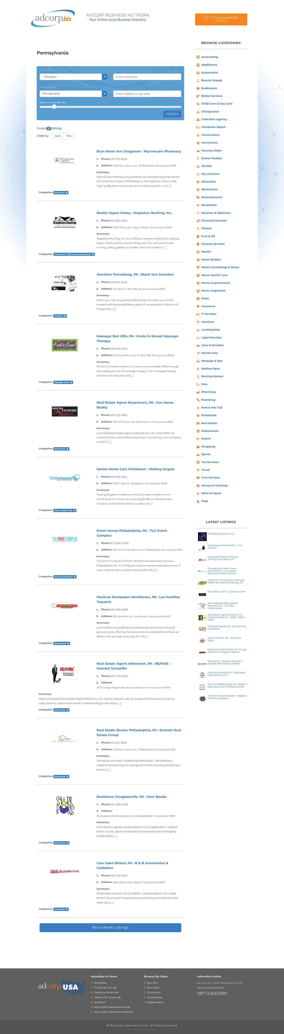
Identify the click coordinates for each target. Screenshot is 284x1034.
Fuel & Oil (208, 236)
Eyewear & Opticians (215, 213)
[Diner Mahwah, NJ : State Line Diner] (202, 640)
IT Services (208, 314)
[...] (169, 185)
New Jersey (153, 987)
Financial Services (214, 220)
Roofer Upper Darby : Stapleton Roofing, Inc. (134, 213)
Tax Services (210, 462)
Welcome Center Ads (106, 992)
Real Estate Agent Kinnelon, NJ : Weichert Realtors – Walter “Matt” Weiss (226, 617)
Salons (206, 438)
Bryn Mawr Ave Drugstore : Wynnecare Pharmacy (139, 151)
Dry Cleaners (210, 174)
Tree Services (210, 477)
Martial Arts (209, 353)
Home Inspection (213, 290)
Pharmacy (59, 192)
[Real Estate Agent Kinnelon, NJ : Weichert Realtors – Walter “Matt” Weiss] (202, 617)
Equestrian (209, 205)
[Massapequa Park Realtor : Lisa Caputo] (202, 547)
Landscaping (210, 329)
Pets (204, 384)
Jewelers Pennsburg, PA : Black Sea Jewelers (135, 274)
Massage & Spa (61, 382)
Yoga (204, 501)
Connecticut (153, 992)
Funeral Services (212, 244)
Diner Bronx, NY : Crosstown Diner (227, 591)
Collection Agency (214, 119)
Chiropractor (210, 111)
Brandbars (100, 982)
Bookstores (59, 843)
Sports (205, 454)
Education (208, 181)
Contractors (60, 254)
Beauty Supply (211, 80)
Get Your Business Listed (221, 19)
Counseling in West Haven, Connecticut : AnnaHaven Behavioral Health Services (222, 571)
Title (68, 136)
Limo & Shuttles (212, 345)
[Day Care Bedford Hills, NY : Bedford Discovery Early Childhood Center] (202, 686)
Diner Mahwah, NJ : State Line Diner (224, 639)
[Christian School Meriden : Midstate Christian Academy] (202, 698)
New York (152, 982)
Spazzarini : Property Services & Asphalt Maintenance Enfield (225, 662)
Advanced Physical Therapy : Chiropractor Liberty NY (223, 558)
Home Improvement (81, 254)
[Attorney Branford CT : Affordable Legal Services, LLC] (202, 675)
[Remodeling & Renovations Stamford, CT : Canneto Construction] (202, 605)
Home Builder (211, 259)
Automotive (209, 72)
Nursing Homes (212, 376)
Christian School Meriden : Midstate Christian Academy (227, 697)
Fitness (206, 228)
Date (57, 136)
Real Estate (59, 449)
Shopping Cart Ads (105, 987)
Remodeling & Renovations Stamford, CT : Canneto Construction (222, 606)
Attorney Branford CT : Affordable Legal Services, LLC (226, 673)
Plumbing (208, 400)
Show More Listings (110, 927)
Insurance (208, 306)
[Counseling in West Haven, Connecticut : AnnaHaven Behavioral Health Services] (202, 571)
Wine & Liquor (211, 493)
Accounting (209, 57)
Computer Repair (213, 127)
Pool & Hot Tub (211, 407)
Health (206, 251)
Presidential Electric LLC (221, 533)
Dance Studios (211, 158)
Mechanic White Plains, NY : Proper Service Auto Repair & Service (227, 650)
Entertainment (211, 197)
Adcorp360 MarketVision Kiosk (112, 1007)
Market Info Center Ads (107, 997)
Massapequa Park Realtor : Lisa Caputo (225, 546)
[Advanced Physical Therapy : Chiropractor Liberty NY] (202, 559)
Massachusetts (154, 1002)
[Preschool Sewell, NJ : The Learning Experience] (202, 628)
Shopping (208, 446)
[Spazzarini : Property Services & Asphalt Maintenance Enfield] (202, 663)
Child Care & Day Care (216, 103)
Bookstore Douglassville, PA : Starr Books (132, 797)
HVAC (205, 298)
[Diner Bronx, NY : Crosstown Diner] (202, 594)
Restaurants (60, 643)
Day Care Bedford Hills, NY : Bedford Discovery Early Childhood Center (227, 685)
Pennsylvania (154, 997)
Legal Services (211, 337)
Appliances (209, 64)
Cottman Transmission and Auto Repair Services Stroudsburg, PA (226, 581)
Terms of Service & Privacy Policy (142, 1029)
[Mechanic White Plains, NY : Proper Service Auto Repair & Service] (202, 652)
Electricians (209, 189)
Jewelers (58, 316)
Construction (210, 135)
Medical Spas (210, 368)
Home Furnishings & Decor (220, 267)
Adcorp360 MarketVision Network (114, 1011)
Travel (205, 470)
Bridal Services (211, 96)
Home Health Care (63, 510)
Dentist (206, 166)
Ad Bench (99, 1002)
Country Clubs (211, 150)
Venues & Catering (63, 577)
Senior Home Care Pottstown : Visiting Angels (136, 469)
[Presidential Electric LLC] (202, 536)
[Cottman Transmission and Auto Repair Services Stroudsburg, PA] (202, 582)
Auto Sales (59, 909)
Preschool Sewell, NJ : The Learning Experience (227, 627)
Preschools (209, 415)
